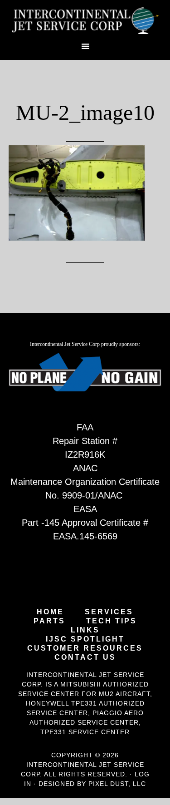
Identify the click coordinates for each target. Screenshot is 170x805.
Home (50, 612)
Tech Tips (111, 621)
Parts (49, 621)
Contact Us (85, 657)
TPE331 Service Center (85, 732)
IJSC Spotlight (85, 639)
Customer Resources (85, 648)
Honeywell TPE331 (61, 703)
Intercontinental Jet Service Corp (85, 20)
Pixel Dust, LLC (117, 783)
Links (85, 630)
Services (109, 612)
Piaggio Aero (118, 712)
